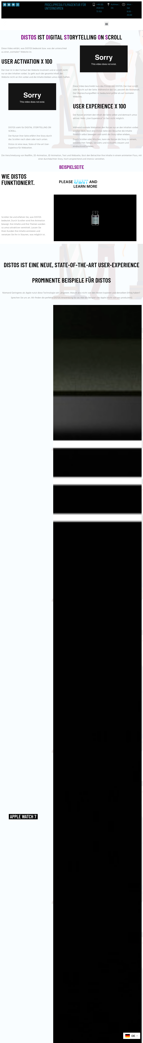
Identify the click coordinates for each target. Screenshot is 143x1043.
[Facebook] (13, 4)
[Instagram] (17, 4)
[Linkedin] (4, 4)
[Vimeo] (9, 4)
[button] (106, 24)
